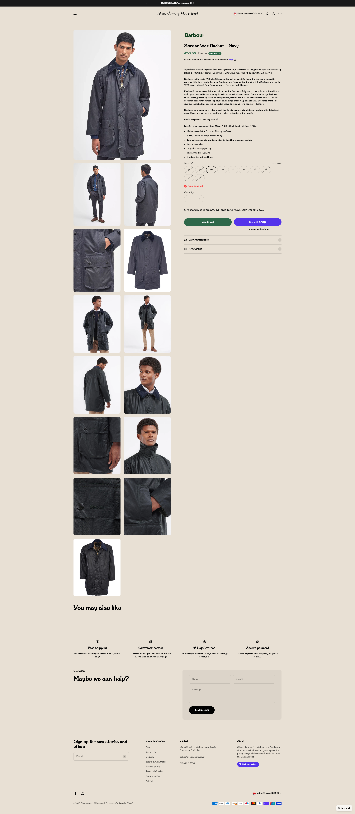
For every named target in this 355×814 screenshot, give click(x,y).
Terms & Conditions (156, 762)
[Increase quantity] (200, 198)
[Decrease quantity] (188, 198)
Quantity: (189, 192)
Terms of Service (154, 771)
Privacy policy (153, 766)
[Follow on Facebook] (75, 793)
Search (149, 747)
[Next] (208, 3)
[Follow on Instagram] (82, 793)
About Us (151, 752)
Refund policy (153, 776)
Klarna (149, 781)
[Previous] (146, 3)
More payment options (258, 229)
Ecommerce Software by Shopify (120, 803)
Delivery (150, 757)
